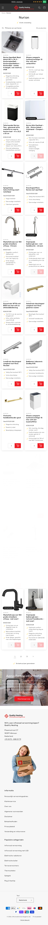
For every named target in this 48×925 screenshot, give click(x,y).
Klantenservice (24, 699)
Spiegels (7, 876)
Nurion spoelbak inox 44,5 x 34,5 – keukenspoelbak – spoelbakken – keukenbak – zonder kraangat (34, 485)
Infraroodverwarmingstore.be (21, 916)
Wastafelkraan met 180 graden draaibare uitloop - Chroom (12, 244)
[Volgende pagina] (33, 656)
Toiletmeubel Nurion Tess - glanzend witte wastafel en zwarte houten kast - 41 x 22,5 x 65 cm (12, 129)
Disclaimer (8, 816)
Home (3, 13)
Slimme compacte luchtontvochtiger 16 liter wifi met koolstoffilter (34, 419)
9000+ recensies (17, 2)
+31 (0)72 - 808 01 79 (12, 739)
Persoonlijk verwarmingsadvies (16, 796)
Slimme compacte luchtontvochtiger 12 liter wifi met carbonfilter (34, 60)
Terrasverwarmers (11, 866)
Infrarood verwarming (13, 845)
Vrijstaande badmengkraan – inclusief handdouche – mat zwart (35, 618)
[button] (2, 7)
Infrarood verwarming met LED (16, 851)
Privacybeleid (9, 826)
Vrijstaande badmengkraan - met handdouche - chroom (34, 244)
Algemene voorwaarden (13, 811)
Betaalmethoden (10, 821)
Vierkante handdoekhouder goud (12, 417)
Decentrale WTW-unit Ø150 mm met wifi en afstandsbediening (12, 306)
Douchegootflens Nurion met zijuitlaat (34, 189)
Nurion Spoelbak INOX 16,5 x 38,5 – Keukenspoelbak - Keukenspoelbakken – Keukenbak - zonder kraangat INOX (12, 553)
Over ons (7, 806)
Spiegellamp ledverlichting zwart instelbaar (11, 190)
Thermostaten (9, 871)
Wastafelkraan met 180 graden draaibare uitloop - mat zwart (12, 617)
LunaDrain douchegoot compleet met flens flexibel (12, 363)
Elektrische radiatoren (13, 856)
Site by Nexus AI (24, 920)
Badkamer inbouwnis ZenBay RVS (34, 362)
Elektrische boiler (11, 861)
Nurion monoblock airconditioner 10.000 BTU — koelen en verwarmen (11, 483)
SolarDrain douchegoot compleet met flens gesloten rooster (35, 306)
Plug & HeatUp (9, 881)
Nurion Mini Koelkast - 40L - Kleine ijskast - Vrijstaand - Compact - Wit (35, 128)
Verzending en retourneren (14, 831)
